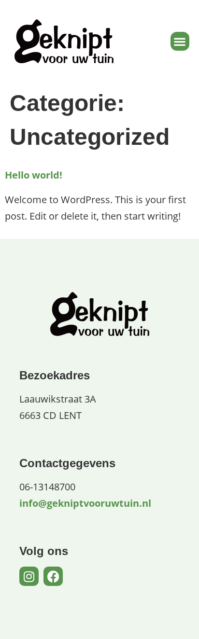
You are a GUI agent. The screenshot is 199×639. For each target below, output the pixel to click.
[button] (180, 41)
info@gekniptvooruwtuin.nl (85, 503)
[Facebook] (53, 576)
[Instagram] (29, 576)
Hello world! (33, 174)
